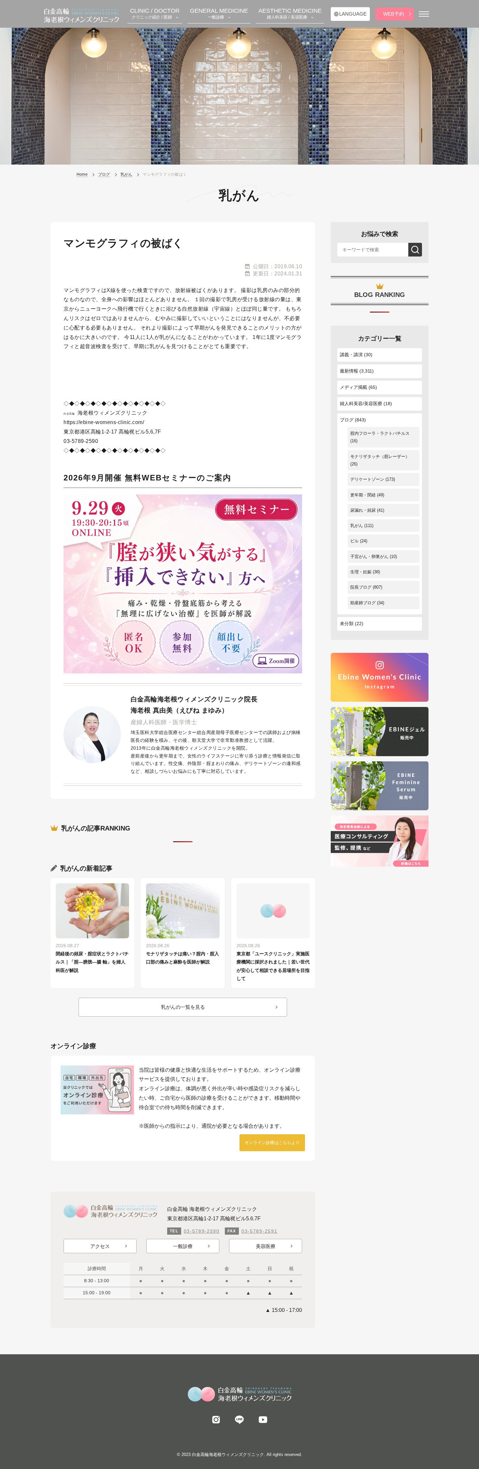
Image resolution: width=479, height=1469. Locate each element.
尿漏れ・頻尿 (363, 510)
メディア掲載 (353, 387)
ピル (354, 540)
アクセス (100, 1246)
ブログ (347, 419)
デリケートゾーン (367, 479)
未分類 (347, 623)
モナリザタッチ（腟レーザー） (380, 456)
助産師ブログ (363, 602)
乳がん (356, 525)
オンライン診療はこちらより (272, 1142)
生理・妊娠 (360, 571)
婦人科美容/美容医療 (361, 403)
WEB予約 (393, 14)
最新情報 (349, 371)
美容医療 (265, 1246)
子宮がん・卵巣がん (369, 556)
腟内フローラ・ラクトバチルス (380, 433)
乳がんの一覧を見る (183, 1007)
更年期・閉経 (363, 494)
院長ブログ (360, 587)
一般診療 (183, 1246)
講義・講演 (351, 354)
